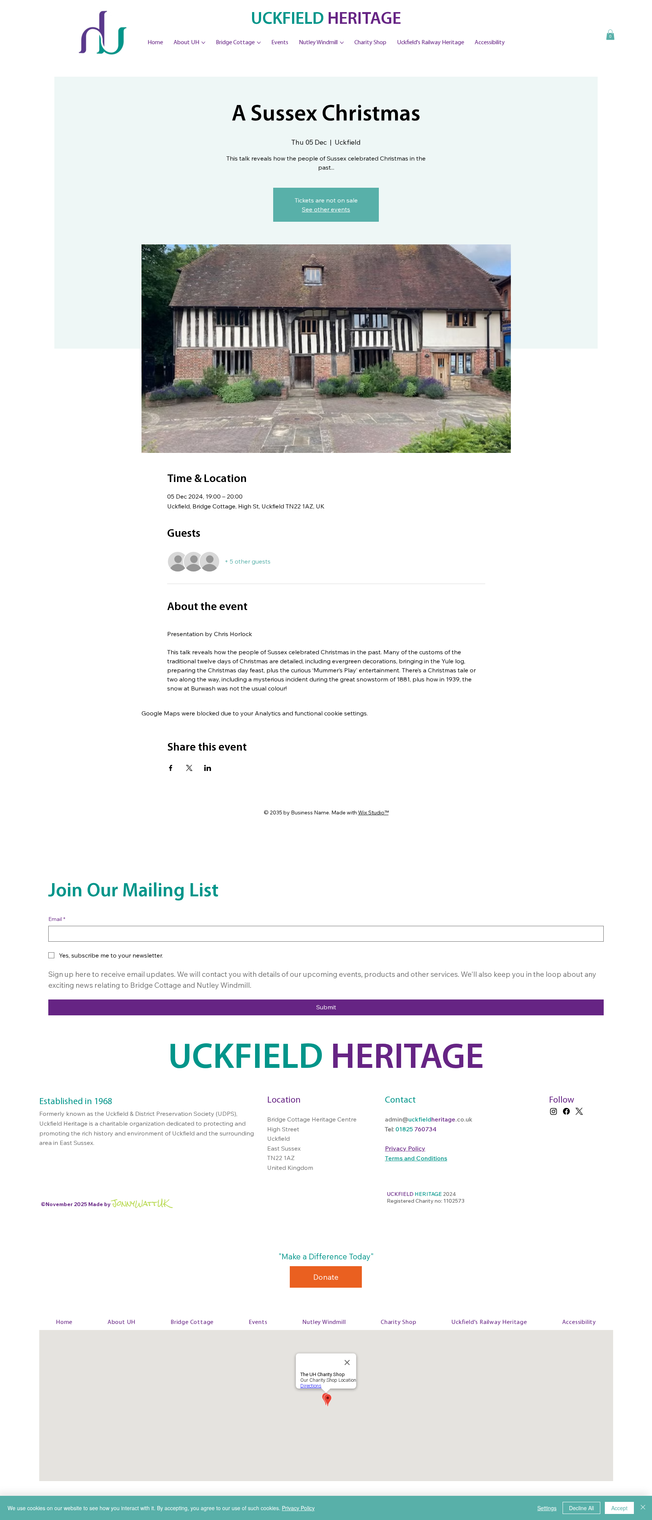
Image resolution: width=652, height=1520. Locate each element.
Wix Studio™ (373, 812)
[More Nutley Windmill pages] (342, 43)
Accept (619, 1508)
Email (56, 919)
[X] (579, 1111)
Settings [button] (547, 1508)
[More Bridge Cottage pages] (259, 43)
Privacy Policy (298, 1508)
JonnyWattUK (140, 1203)
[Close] (642, 1508)
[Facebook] (566, 1111)
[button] (610, 34)
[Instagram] (553, 1111)
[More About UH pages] (203, 43)
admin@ (396, 1119)
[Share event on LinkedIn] (207, 768)
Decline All (581, 1508)
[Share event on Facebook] (170, 768)
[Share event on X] (189, 768)
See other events (326, 209)
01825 (404, 1129)
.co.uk (463, 1119)
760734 (425, 1129)
